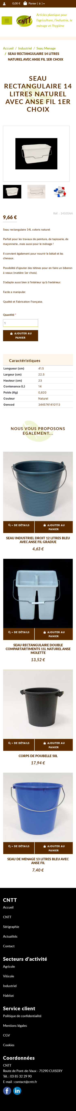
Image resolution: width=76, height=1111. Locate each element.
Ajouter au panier (23, 335)
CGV (6, 1035)
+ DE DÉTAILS (20, 525)
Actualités (10, 936)
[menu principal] (7, 20)
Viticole (8, 976)
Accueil (8, 48)
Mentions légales (15, 1025)
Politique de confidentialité (22, 1016)
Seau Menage (46, 48)
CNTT (7, 917)
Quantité (8, 315)
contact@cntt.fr (25, 1082)
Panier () (27, 3)
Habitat (8, 995)
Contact (9, 946)
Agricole (9, 966)
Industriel (25, 48)
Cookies (8, 1045)
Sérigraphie (11, 926)
